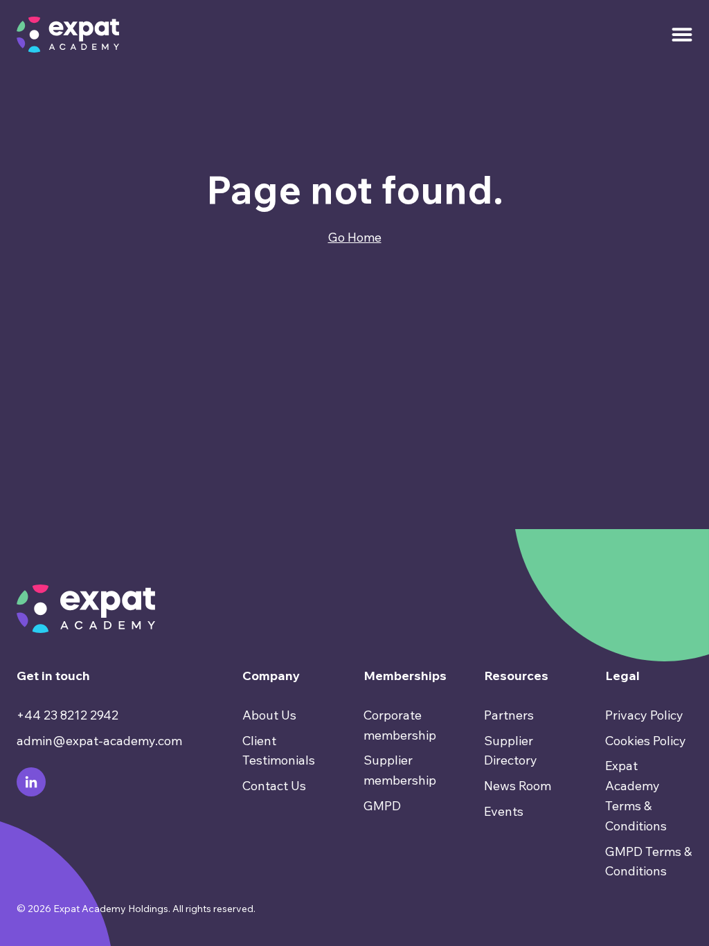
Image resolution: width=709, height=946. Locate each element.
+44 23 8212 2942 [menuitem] (67, 715)
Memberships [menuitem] (405, 676)
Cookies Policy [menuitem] (645, 741)
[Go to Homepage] (68, 35)
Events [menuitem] (503, 811)
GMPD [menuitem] (382, 806)
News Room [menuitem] (517, 786)
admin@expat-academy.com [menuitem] (99, 741)
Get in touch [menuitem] (53, 676)
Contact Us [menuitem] (274, 786)
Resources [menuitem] (516, 676)
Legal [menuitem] (622, 676)
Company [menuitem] (271, 676)
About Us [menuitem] (269, 715)
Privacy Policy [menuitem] (644, 715)
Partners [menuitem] (509, 715)
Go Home (355, 237)
